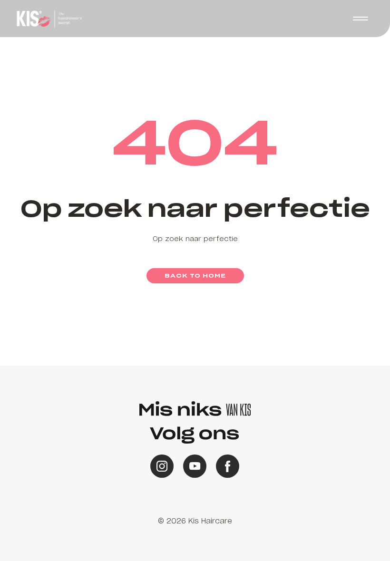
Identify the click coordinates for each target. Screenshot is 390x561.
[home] (48, 19)
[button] (195, 280)
